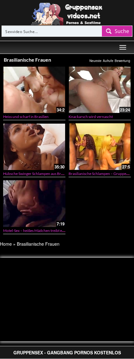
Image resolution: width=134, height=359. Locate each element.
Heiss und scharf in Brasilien (26, 116)
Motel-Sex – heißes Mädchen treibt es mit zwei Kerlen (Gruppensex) (57, 230)
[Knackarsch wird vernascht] (100, 89)
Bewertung (122, 61)
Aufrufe (108, 61)
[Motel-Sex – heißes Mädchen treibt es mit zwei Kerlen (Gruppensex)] (34, 203)
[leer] (67, 13)
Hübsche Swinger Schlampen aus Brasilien (37, 173)
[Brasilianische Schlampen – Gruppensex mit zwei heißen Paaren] (100, 146)
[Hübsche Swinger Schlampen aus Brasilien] (34, 146)
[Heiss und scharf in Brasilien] (34, 89)
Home (6, 244)
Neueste (95, 61)
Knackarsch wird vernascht (91, 116)
